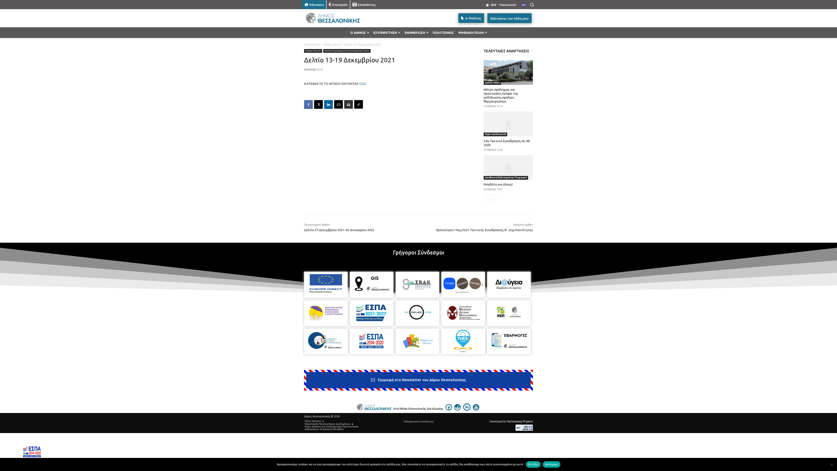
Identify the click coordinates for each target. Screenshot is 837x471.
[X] (318, 104)
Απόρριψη (551, 464)
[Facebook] (308, 104)
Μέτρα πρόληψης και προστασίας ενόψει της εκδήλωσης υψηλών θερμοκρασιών (501, 95)
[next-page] (493, 197)
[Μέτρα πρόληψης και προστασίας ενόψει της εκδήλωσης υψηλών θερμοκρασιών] (508, 72)
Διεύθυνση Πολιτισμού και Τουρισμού (506, 177)
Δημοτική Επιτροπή (495, 134)
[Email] (338, 104)
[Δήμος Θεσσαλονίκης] (337, 18)
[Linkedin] (328, 104)
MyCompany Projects (520, 421)
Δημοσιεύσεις (312, 44)
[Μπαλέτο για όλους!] (508, 167)
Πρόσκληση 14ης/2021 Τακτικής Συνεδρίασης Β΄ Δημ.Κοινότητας (484, 230)
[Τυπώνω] (348, 104)
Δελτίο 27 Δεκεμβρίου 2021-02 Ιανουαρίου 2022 (339, 230)
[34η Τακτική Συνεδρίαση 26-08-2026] (508, 123)
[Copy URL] (358, 104)
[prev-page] (486, 197)
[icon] (448, 409)
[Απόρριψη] (831, 464)
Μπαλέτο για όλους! (498, 184)
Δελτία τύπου (492, 83)
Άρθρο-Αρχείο (332, 44)
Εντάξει (533, 464)
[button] (532, 5)
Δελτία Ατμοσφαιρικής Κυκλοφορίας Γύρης (347, 50)
